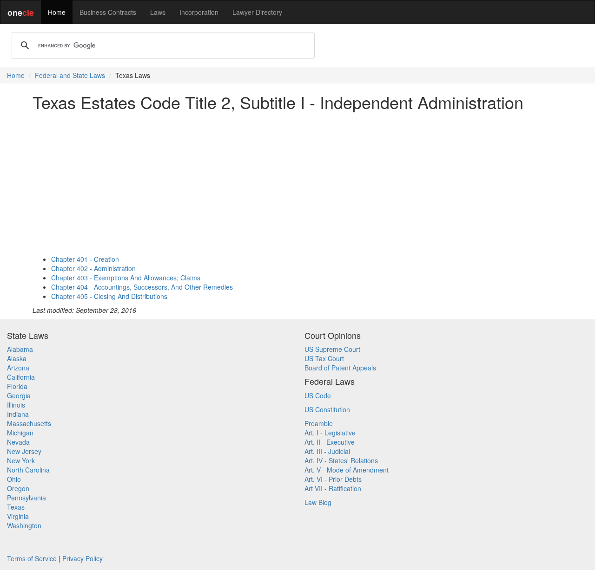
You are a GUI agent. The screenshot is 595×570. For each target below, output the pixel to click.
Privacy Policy (82, 558)
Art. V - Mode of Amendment (346, 469)
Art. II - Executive (329, 442)
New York (21, 460)
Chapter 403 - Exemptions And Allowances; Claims (125, 277)
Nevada (18, 442)
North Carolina (28, 469)
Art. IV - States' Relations (341, 460)
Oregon (18, 488)
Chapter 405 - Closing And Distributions (109, 296)
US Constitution (327, 409)
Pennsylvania (26, 497)
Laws (157, 12)
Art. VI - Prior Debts (333, 479)
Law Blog (317, 502)
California (21, 377)
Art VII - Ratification (332, 488)
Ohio (14, 479)
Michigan (20, 432)
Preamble (318, 423)
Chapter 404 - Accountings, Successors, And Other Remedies (142, 286)
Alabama (20, 349)
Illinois (16, 404)
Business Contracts (107, 12)
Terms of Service (32, 558)
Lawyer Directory (257, 12)
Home (57, 12)
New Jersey (24, 451)
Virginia (18, 516)
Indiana (18, 414)
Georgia (19, 395)
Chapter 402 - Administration (93, 268)
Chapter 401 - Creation (85, 259)
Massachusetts (29, 423)
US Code (317, 395)
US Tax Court (324, 358)
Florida (17, 386)
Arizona (18, 367)
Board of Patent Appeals (340, 367)
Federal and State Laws (70, 75)
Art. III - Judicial (327, 451)
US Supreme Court (332, 349)
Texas (16, 507)
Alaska (16, 358)
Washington (24, 525)
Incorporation (198, 12)
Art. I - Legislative (330, 432)
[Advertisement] (297, 183)
